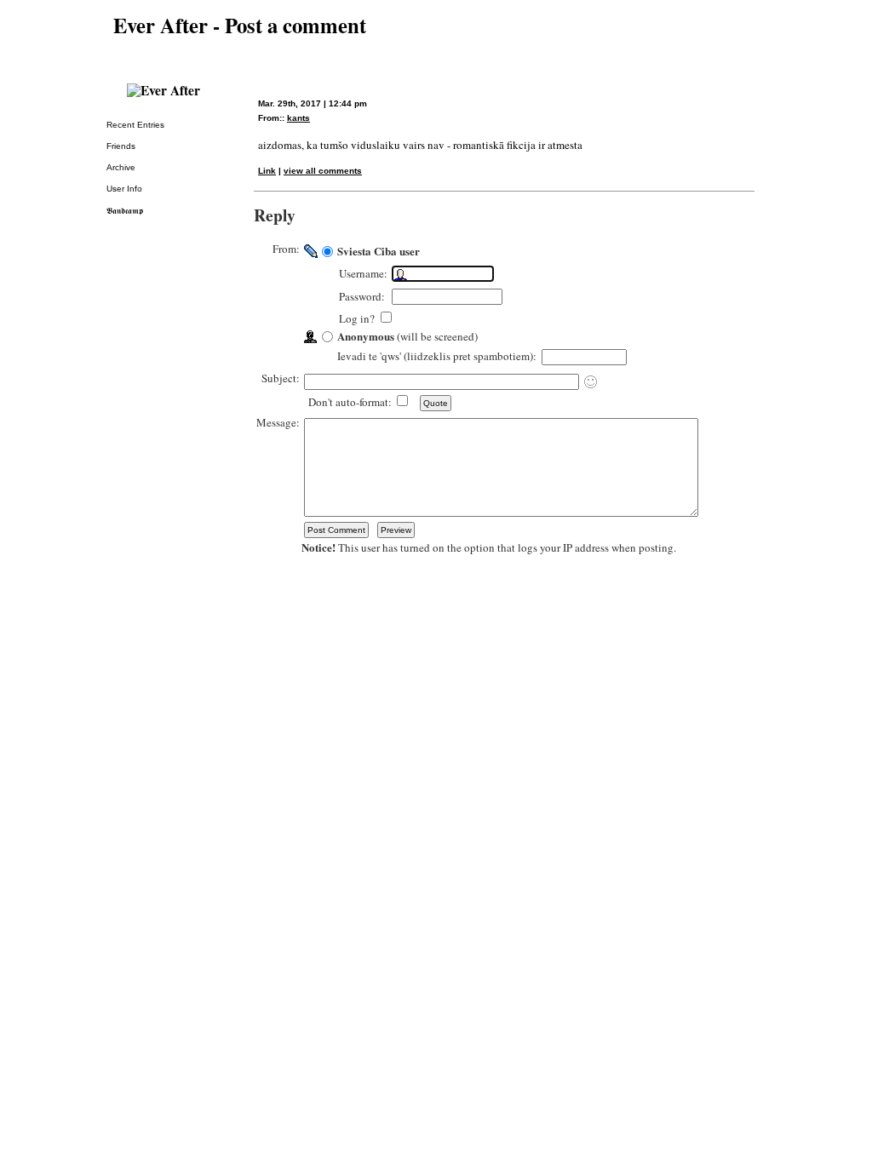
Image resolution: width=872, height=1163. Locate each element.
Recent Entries (135, 124)
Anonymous (365, 336)
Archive (120, 167)
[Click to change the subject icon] (590, 381)
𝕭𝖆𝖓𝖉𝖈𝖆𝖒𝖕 (124, 210)
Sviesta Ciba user (378, 251)
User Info (124, 188)
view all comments (323, 170)
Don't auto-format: (351, 402)
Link (267, 170)
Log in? (358, 318)
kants (298, 118)
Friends (120, 146)
